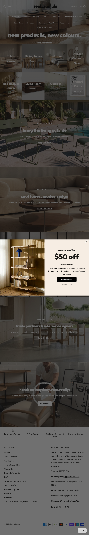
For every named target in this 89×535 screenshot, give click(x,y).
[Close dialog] (86, 242)
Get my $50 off (66, 279)
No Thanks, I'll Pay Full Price (66, 285)
